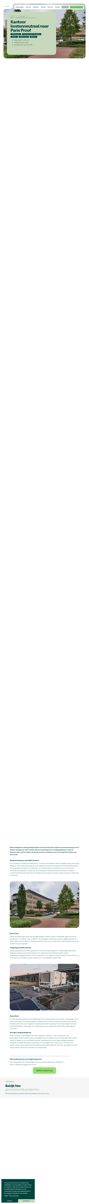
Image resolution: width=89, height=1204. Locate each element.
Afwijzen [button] (9, 1201)
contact (25, 1064)
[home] (8, 6)
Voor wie (28, 7)
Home (12, 16)
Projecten (36, 7)
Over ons (50, 7)
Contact (57, 7)
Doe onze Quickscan (76, 7)
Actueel (43, 7)
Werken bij (65, 7)
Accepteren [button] (26, 1201)
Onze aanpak (20, 7)
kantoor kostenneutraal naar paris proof (23, 17)
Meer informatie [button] (14, 1195)
